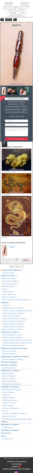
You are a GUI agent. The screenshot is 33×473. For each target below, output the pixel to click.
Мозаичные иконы (8, 273)
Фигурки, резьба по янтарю (10, 389)
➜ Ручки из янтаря (20, 458)
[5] (7, 262)
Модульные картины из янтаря (13, 348)
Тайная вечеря (6, 292)
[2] (6, 260)
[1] (4, 260)
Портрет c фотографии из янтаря (12, 345)
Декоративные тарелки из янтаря (14, 356)
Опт (22, 266)
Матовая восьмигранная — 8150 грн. (16, 112)
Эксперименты (7, 439)
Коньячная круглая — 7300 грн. (16, 101)
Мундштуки (6, 395)
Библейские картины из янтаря (12, 324)
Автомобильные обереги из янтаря (13, 413)
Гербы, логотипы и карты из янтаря (13, 318)
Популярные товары (9, 430)
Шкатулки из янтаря (8, 403)
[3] (8, 260)
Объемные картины (9, 362)
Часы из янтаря (7, 405)
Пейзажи (5, 305)
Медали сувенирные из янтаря (12, 359)
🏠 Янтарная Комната (9, 458)
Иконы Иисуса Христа (9, 284)
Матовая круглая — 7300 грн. (16, 104)
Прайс (17, 266)
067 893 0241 (12, 12)
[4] (10, 260)
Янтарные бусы (7, 373)
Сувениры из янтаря (9, 387)
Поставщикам (16, 464)
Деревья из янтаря (8, 397)
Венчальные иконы (8, 278)
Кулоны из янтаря (8, 378)
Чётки (4, 411)
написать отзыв (26, 260)
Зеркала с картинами (9, 353)
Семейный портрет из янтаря (11, 337)
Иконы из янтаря (8, 275)
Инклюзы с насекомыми (9, 408)
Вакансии (16, 466)
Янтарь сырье (6, 427)
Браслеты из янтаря (8, 381)
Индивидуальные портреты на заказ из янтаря (16, 340)
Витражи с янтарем (8, 365)
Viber (22, 12)
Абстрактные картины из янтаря (12, 326)
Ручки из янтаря (7, 392)
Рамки (12, 266)
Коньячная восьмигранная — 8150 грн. (16, 109)
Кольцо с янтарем (8, 376)
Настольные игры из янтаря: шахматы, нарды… (17, 419)
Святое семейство (8, 294)
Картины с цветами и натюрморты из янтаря (16, 310)
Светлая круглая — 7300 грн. (16, 98)
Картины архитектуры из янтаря (12, 313)
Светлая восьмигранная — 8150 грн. (16, 106)
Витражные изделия (8, 368)
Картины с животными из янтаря (12, 321)
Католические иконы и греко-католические (15, 300)
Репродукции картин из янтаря (12, 308)
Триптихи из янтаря (8, 351)
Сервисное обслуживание (16, 461)
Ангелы (4, 289)
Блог (3, 436)
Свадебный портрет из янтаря (11, 335)
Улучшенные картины (11, 270)
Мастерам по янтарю (9, 424)
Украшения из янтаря (9, 370)
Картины (4, 302)
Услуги (3, 422)
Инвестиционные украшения (11, 384)
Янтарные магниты (8, 416)
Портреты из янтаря (9, 332)
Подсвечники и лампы (9, 400)
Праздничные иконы (8, 297)
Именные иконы (7, 286)
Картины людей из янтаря (10, 316)
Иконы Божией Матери (9, 281)
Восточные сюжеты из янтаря (11, 329)
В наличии (5, 433)
